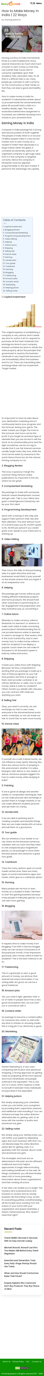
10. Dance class (9, 254)
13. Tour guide (9, 263)
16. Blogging (8, 272)
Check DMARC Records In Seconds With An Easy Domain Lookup (20, 1239)
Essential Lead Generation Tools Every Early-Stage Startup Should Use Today (20, 1263)
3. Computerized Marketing (15, 232)
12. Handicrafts (9, 260)
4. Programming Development (17, 236)
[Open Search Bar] (31, 3)
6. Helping (7, 242)
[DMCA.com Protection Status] (22, 1369)
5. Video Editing (10, 239)
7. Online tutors (10, 245)
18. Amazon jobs (10, 278)
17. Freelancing (9, 275)
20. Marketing (9, 284)
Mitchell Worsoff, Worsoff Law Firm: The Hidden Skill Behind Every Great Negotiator (21, 1250)
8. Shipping (8, 248)
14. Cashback (9, 266)
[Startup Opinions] (10, 3)
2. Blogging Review (11, 229)
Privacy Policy (18, 1361)
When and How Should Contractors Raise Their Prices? (21, 1274)
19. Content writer (11, 281)
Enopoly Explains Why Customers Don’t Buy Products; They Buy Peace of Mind (21, 1286)
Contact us (36, 1361)
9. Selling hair (9, 251)
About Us (6, 1361)
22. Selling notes (10, 290)
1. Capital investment (12, 226)
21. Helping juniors (11, 287)
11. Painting (7, 257)
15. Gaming (8, 269)
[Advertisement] (22, 194)
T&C (28, 1361)
